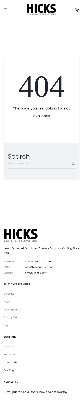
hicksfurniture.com (36, 272)
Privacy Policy (12, 317)
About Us (9, 346)
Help (6, 325)
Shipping (9, 293)
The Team (10, 354)
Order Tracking (12, 309)
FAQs (7, 301)
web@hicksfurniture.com (39, 267)
